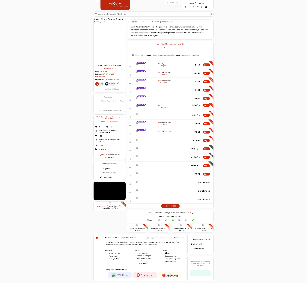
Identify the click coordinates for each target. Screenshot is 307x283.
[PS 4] (176, 48)
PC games (106, 169)
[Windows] (173, 48)
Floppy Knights (157, 228)
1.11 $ (202, 108)
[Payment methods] (157, 48)
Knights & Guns (201, 228)
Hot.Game (116, 4)
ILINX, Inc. (106, 71)
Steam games (107, 177)
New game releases (109, 173)
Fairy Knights (179, 228)
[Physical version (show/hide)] (167, 48)
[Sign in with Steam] (185, 7)
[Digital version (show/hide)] (163, 48)
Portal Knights (135, 228)
